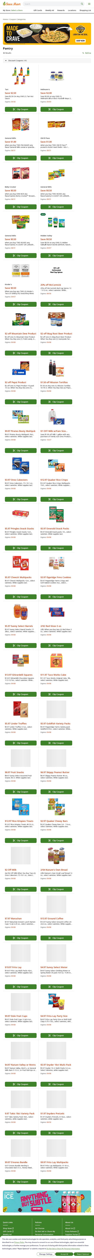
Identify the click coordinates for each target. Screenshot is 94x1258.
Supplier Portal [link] (71, 1234)
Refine (88, 53)
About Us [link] (69, 1228)
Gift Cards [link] (7, 1231)
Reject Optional (83, 1254)
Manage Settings (45, 1254)
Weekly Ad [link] (7, 1234)
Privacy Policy (19, 1242)
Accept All (64, 1254)
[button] (21, 89)
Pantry (8, 48)
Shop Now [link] (7, 1228)
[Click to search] (82, 4)
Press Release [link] (71, 1231)
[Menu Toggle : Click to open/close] (89, 4)
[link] (12, 3)
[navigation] (47, 19)
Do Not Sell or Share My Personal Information (63, 1249)
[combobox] (54, 3)
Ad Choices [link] (39, 1228)
